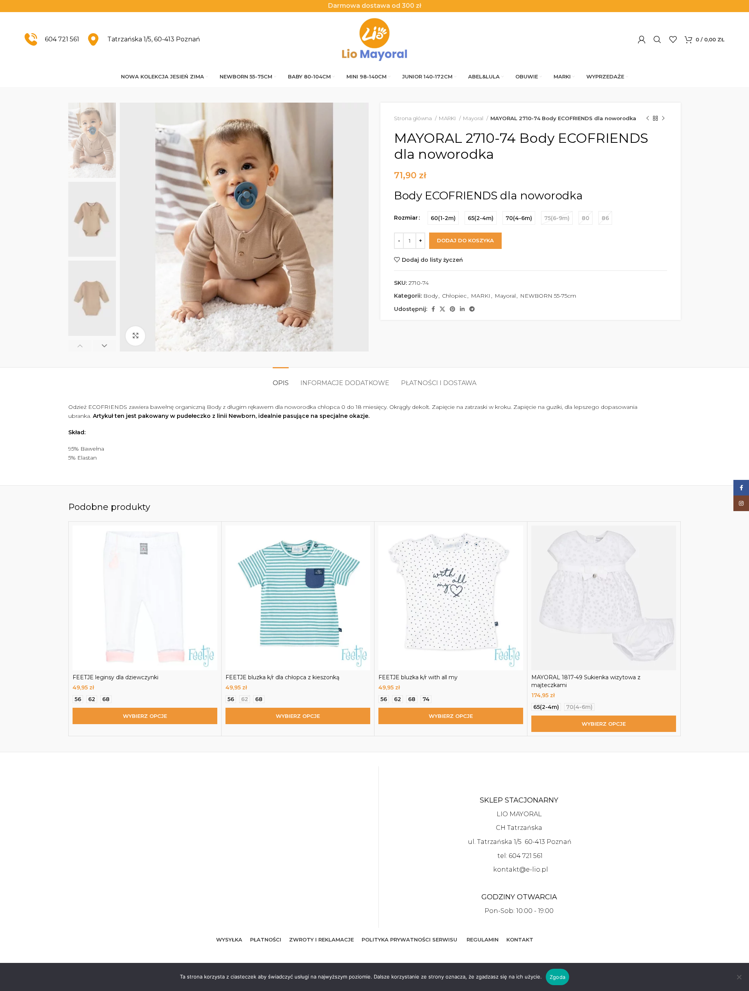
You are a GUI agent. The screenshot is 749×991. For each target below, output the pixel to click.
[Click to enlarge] (135, 336)
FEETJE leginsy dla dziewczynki (115, 677)
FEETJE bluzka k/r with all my (418, 677)
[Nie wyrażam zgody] (739, 981)
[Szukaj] (657, 39)
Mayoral (474, 118)
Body (430, 295)
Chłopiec (454, 295)
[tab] (281, 379)
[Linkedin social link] (462, 309)
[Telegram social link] (472, 309)
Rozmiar (406, 217)
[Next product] (663, 119)
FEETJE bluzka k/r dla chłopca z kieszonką (282, 677)
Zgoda (557, 977)
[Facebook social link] (433, 309)
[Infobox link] (52, 39)
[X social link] (442, 309)
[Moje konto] (642, 39)
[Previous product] (647, 119)
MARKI (448, 118)
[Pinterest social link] (452, 309)
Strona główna (413, 118)
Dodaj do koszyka (465, 240)
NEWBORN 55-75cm (548, 295)
